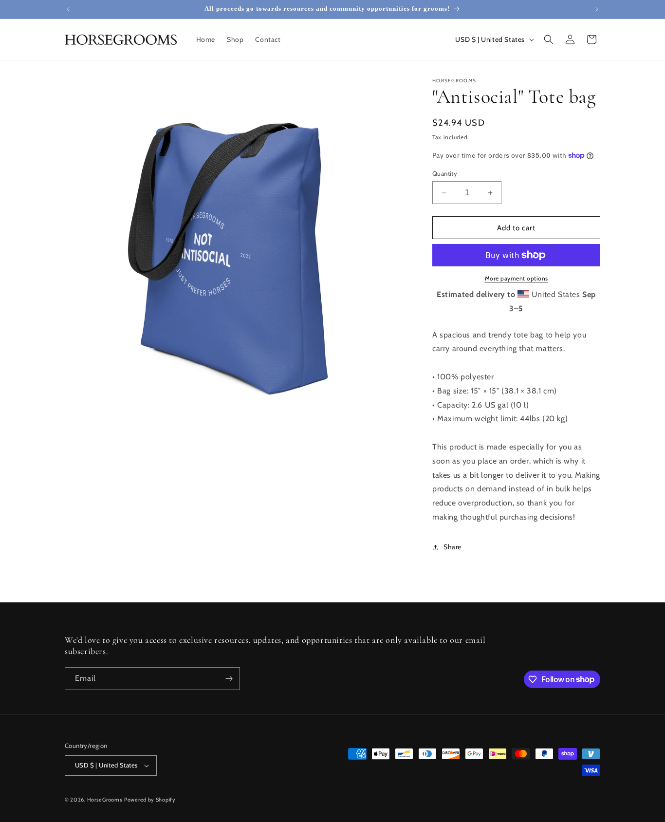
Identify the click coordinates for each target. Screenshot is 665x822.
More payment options (516, 278)
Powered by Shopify (150, 799)
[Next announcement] (597, 9)
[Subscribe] (229, 678)
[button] (548, 39)
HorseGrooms (105, 799)
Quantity (444, 173)
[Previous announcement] (68, 9)
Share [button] (452, 546)
